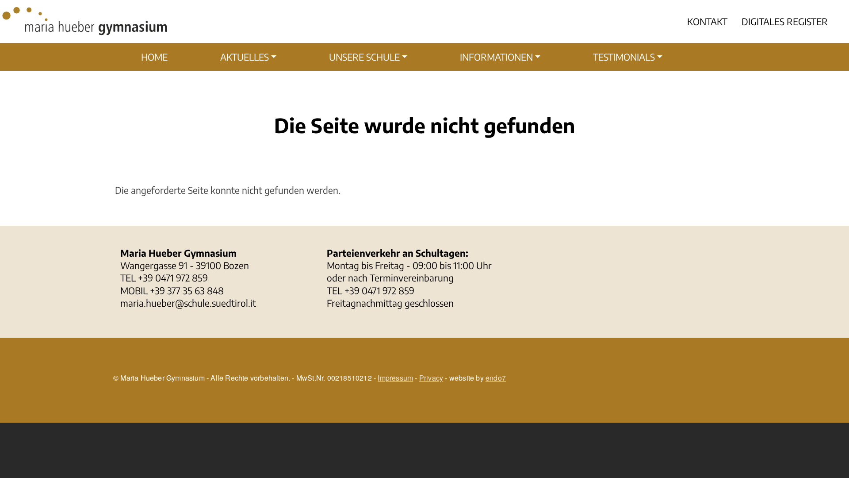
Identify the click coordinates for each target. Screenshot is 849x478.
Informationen (496, 57)
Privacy (431, 378)
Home (154, 57)
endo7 (496, 378)
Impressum (395, 378)
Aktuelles (244, 57)
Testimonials (624, 57)
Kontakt (707, 21)
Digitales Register (785, 21)
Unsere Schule (364, 57)
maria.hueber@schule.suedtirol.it (188, 303)
